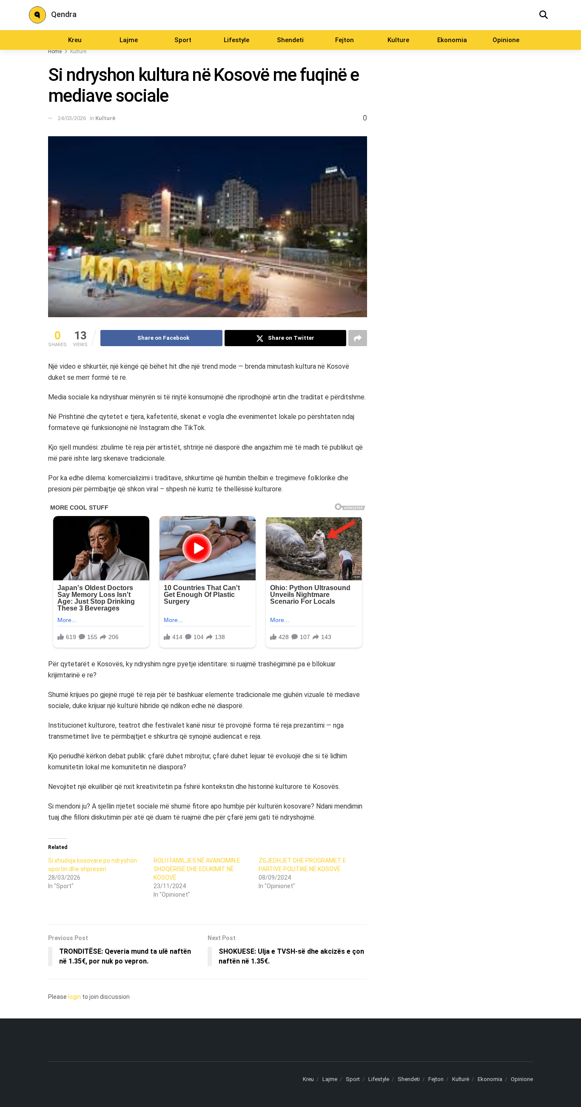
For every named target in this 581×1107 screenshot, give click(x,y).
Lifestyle (236, 40)
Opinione (506, 40)
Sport (182, 40)
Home (55, 51)
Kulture (398, 40)
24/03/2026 (72, 118)
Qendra (64, 14)
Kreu (75, 40)
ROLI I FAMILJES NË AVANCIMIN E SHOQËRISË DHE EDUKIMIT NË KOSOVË (197, 869)
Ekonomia (452, 40)
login (74, 996)
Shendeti (290, 40)
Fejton (344, 40)
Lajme (129, 40)
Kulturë (78, 51)
